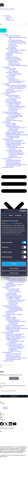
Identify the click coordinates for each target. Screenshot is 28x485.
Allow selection (14, 268)
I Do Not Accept (14, 273)
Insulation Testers (13, 46)
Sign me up (14, 396)
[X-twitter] (6, 424)
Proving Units (9, 89)
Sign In (8, 18)
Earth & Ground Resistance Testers (18, 43)
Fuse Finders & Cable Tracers (13, 58)
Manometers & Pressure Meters (14, 102)
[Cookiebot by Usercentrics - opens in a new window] (19, 211)
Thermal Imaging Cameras (15, 115)
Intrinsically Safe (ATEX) (15, 151)
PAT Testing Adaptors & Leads (17, 81)
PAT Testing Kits (13, 71)
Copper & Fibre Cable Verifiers (14, 160)
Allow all (14, 263)
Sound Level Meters (11, 125)
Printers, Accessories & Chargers (17, 106)
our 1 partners (10, 223)
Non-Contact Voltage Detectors (17, 88)
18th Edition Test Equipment (13, 36)
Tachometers (12, 149)
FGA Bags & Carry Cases (15, 108)
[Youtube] (14, 424)
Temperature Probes (14, 137)
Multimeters (9, 54)
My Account (6, 15)
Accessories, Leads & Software (14, 60)
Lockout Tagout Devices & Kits (14, 91)
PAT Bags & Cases (14, 79)
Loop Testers (12, 44)
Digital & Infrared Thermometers (17, 127)
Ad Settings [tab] (18, 215)
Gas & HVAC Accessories (12, 105)
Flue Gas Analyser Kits (15, 98)
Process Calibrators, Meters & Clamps (15, 143)
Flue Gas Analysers (14, 96)
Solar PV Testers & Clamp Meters (17, 50)
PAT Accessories (10, 77)
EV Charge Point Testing (15, 40)
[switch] (24, 247)
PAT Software (12, 75)
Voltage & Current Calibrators (13, 144)
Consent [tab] (4, 215)
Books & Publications (14, 64)
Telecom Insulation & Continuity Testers (16, 164)
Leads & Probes (13, 61)
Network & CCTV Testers (12, 161)
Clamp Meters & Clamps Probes (14, 53)
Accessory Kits (13, 110)
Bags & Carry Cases (14, 62)
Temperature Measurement (12, 126)
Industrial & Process (8, 139)
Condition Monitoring (11, 146)
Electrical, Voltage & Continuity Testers (16, 85)
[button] (14, 197)
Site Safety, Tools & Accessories (14, 150)
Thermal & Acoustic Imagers (13, 113)
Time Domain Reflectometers (13, 163)
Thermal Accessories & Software (14, 120)
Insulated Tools (13, 156)
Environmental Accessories (13, 136)
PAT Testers (12, 69)
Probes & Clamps (13, 109)
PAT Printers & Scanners (15, 74)
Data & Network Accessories (13, 165)
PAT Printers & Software (12, 72)
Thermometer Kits (13, 129)
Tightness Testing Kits (14, 103)
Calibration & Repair (8, 167)
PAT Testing (6, 67)
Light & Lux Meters (11, 123)
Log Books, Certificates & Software (18, 65)
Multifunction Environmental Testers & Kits (17, 134)
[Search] (0, 367)
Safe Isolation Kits (10, 92)
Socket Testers (9, 55)
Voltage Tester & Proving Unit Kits (18, 86)
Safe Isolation (6, 84)
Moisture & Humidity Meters (13, 133)
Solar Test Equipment (11, 48)
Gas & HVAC (6, 93)
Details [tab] (11, 215)
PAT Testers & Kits (11, 68)
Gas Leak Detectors (11, 99)
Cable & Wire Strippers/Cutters (17, 153)
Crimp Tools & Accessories (16, 154)
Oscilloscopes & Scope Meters (13, 141)
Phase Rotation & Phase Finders (17, 41)
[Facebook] (2, 424)
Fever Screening (13, 130)
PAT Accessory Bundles (15, 82)
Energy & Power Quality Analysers (15, 140)
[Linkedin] (10, 424)
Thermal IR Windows (11, 117)
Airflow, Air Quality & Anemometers (15, 132)
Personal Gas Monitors (11, 101)
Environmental (6, 122)
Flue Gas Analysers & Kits (12, 95)
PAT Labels (12, 78)
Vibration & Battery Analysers (16, 147)
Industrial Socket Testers (15, 157)
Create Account (10, 20)
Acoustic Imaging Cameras (16, 116)
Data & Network (7, 158)
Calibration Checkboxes (12, 57)
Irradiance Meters (13, 51)
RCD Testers (12, 47)
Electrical (5, 34)
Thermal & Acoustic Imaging (10, 112)
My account (9, 17)
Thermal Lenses (10, 119)
